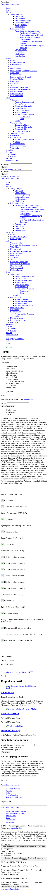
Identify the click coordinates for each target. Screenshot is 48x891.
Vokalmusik (14, 100)
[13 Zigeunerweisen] (2, 614)
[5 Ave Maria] (2, 545)
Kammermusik (15, 75)
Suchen (4, 167)
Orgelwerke (14, 148)
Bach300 (9, 158)
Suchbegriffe (5, 165)
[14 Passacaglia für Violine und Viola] (2, 628)
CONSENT (8, 849)
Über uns (9, 152)
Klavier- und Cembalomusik (20, 77)
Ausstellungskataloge (23, 20)
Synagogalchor (20, 108)
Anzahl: (4, 403)
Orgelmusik (14, 81)
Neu (7, 10)
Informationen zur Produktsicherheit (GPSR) (17, 672)
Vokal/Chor (14, 73)
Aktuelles (9, 150)
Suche (8, 793)
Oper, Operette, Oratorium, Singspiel (23, 71)
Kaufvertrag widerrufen (14, 797)
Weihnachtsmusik (16, 94)
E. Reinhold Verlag (17, 29)
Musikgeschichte (21, 25)
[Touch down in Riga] (14, 726)
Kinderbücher (20, 27)
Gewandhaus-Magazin (18, 62)
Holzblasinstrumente (17, 144)
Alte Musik (14, 83)
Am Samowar (7, 692)
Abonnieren (5, 752)
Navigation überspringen (10, 4)
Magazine (9, 58)
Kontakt (13, 156)
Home (8, 8)
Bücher (8, 12)
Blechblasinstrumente (18, 146)
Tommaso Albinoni (22, 125)
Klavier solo (14, 135)
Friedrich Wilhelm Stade (24, 131)
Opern (22, 119)
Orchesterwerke (16, 69)
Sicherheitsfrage (11, 747)
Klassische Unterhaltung (19, 87)
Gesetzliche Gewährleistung (16, 811)
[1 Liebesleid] (2, 501)
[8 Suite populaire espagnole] (2, 570)
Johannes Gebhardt (22, 129)
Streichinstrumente (17, 133)
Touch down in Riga (10, 730)
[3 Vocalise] (2, 520)
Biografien (19, 16)
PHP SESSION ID (11, 874)
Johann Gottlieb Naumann (24, 114)
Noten (8, 98)
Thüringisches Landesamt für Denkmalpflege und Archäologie (32, 34)
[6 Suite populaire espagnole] (2, 557)
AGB (8, 818)
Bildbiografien (20, 18)
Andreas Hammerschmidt (24, 102)
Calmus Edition (20, 104)
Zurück (3, 676)
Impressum (10, 822)
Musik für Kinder (16, 92)
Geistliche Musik (16, 79)
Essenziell (7, 856)
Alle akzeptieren (22, 887)
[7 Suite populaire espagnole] (2, 564)
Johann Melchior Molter (24, 106)
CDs (7, 66)
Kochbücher (19, 52)
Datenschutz (10, 820)
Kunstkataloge (20, 56)
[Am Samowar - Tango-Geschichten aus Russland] (24, 688)
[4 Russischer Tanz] (2, 532)
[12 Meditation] (2, 601)
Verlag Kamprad (16, 14)
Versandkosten (29, 399)
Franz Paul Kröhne (22, 110)
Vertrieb (13, 154)
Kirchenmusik (25, 117)
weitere (17, 121)
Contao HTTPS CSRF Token (15, 862)
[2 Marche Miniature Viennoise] (2, 507)
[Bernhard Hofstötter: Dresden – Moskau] (21, 709)
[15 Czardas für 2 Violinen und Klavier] (2, 641)
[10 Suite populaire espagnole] (2, 582)
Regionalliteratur (21, 50)
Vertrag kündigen (12, 795)
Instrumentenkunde (22, 23)
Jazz (11, 85)
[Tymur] (9, 347)
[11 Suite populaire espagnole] (2, 589)
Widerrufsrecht (11, 816)
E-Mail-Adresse (7, 745)
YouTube (7, 844)
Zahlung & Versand (13, 789)
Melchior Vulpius (21, 112)
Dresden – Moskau (10, 713)
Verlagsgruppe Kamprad (15, 339)
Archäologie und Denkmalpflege (27, 31)
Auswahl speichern (8, 887)
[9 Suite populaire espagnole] (2, 576)
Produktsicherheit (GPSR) (15, 814)
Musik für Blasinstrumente (20, 89)
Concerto (13, 60)
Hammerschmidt (12, 160)
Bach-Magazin (15, 64)
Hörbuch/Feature (16, 96)
